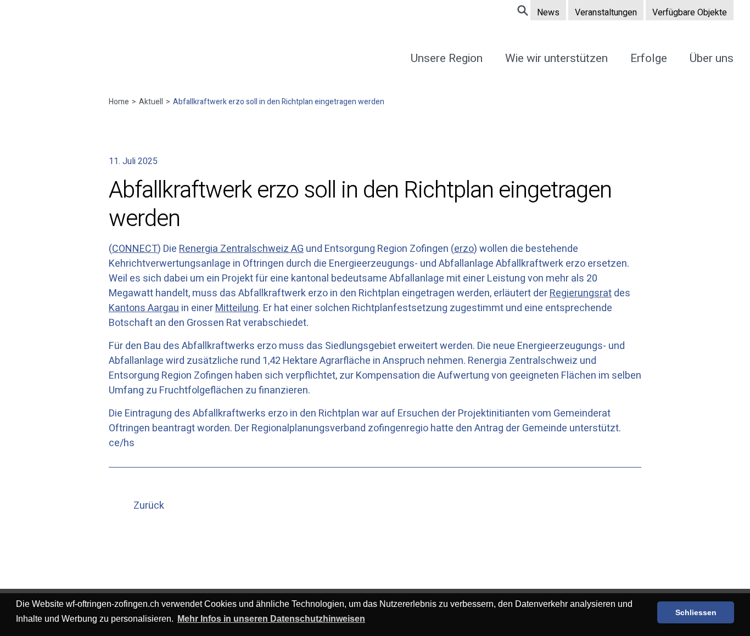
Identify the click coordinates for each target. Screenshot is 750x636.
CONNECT (135, 248)
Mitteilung (237, 308)
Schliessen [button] (696, 612)
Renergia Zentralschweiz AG (241, 248)
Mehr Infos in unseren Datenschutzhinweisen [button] (271, 618)
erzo (464, 248)
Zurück (148, 505)
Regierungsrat (581, 293)
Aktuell (151, 102)
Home (122, 102)
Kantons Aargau (144, 308)
